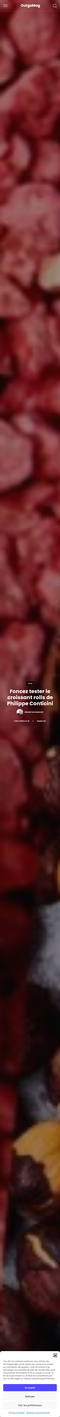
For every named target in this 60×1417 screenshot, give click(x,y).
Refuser (30, 1396)
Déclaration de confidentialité (38, 1413)
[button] (55, 1355)
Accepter (30, 1387)
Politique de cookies (16, 1413)
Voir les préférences (30, 1405)
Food (30, 683)
